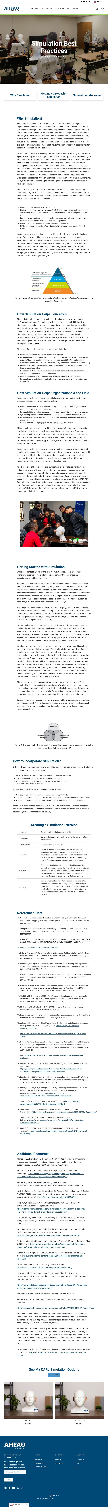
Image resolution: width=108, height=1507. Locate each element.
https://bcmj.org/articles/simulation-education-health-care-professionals (49, 1235)
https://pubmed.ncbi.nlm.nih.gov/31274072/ (56, 1197)
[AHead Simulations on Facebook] (9, 1488)
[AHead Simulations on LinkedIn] (22, 1488)
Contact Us (72, 9)
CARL (77, 1467)
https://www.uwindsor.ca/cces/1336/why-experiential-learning (44, 1267)
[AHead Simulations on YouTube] (13, 1488)
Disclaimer (38, 1460)
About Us (59, 9)
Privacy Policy (40, 1463)
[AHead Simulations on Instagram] (5, 1488)
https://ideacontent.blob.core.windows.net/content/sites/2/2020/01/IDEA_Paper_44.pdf (62, 1112)
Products (34, 9)
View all (54, 1375)
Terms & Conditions (41, 1467)
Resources (47, 9)
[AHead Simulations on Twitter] (18, 1488)
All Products (80, 1460)
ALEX (77, 1463)
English (16, 1505)
